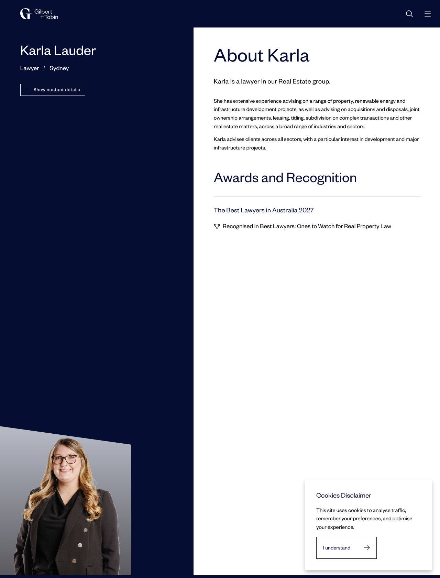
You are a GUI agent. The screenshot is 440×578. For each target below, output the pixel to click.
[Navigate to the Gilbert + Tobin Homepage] (39, 13)
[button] (53, 90)
